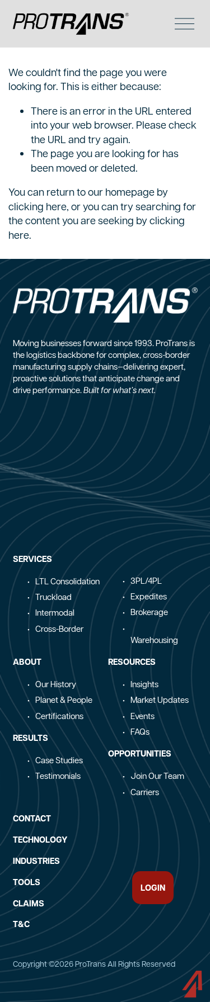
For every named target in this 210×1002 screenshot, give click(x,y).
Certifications (59, 715)
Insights (144, 683)
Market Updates (159, 699)
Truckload (53, 596)
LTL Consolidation (67, 581)
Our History (55, 683)
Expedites (148, 596)
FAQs (140, 731)
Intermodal (54, 612)
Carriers (144, 791)
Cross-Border (59, 628)
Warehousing (154, 639)
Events (142, 715)
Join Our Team (157, 775)
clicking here (37, 206)
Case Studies (59, 759)
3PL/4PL (146, 580)
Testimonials (58, 775)
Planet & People (63, 699)
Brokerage (149, 611)
